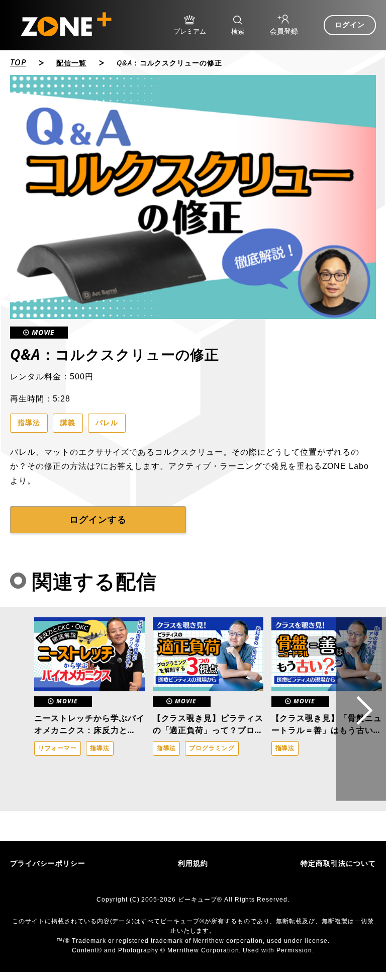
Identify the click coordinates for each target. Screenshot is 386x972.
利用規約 (193, 863)
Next (361, 709)
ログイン (350, 25)
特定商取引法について (338, 863)
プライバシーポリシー (47, 863)
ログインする (98, 520)
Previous (23, 709)
